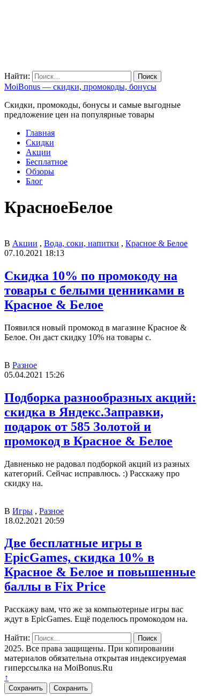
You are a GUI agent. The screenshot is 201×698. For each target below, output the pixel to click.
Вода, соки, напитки (81, 243)
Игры (22, 511)
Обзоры (40, 171)
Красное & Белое (156, 243)
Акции (38, 152)
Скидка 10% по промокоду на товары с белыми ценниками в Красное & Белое (94, 290)
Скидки (40, 142)
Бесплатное (47, 161)
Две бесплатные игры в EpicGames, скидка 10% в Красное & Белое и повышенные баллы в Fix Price (100, 564)
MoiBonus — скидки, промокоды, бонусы (80, 86)
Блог (34, 181)
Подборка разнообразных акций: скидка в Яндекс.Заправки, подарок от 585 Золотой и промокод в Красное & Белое (100, 419)
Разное (24, 365)
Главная (40, 132)
